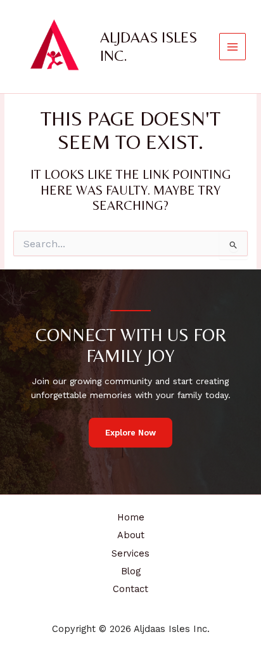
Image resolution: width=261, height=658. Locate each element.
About (130, 535)
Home (130, 517)
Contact (130, 589)
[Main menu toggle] (232, 46)
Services (130, 553)
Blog (131, 571)
